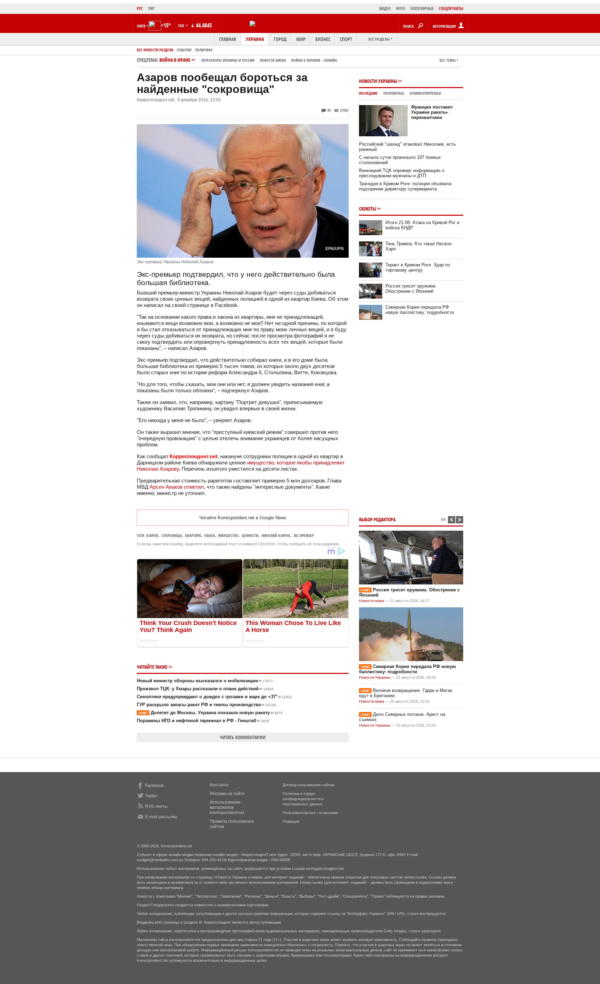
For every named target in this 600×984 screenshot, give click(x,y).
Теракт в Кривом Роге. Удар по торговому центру (417, 267)
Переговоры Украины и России (228, 60)
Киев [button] (141, 25)
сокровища (171, 535)
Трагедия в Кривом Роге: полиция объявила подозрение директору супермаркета (405, 186)
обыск (209, 535)
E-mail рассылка (161, 816)
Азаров (152, 535)
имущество (260, 462)
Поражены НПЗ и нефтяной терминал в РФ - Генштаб (203, 720)
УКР (151, 8)
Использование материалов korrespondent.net (227, 807)
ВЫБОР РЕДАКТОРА (377, 519)
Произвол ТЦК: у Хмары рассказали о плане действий (205, 688)
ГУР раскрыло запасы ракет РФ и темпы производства (206, 704)
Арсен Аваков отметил (177, 487)
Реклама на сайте (227, 793)
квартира (193, 535)
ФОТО (400, 8)
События (184, 49)
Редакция (291, 821)
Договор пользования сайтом (308, 785)
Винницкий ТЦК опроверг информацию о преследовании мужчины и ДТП (401, 173)
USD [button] (181, 25)
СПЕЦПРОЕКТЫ (451, 8)
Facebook (154, 785)
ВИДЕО (385, 8)
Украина (255, 39)
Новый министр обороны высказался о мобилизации (205, 680)
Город (280, 39)
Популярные (393, 93)
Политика (203, 49)
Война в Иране (248, 60)
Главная (227, 39)
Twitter (151, 796)
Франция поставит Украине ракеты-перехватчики (432, 112)
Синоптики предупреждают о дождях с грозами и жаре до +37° (214, 696)
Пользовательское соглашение (310, 813)
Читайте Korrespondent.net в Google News (242, 517)
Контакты (219, 784)
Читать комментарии (243, 737)
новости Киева (273, 60)
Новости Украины (378, 81)
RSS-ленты (156, 806)
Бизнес (322, 39)
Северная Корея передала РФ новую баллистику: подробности (419, 310)
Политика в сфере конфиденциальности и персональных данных (303, 799)
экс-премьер (303, 535)
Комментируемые (425, 93)
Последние (368, 93)
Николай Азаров (275, 535)
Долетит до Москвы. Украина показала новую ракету (210, 712)
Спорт (346, 39)
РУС (140, 8)
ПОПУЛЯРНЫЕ (422, 8)
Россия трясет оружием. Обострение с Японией (411, 288)
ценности (250, 535)
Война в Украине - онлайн (314, 60)
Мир (301, 39)
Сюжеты (367, 208)
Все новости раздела (155, 49)
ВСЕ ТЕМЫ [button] (448, 60)
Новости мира (371, 601)
